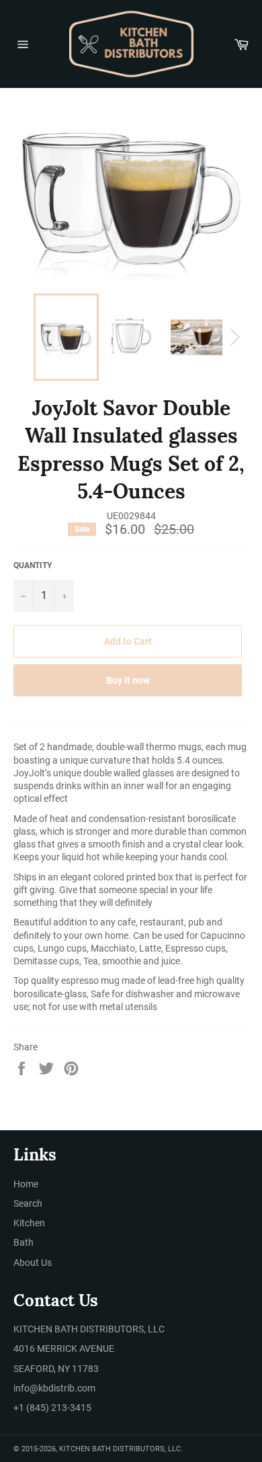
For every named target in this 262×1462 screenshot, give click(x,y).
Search (27, 1203)
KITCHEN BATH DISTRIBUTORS (112, 1449)
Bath (23, 1242)
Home (25, 1184)
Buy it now (128, 680)
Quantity (32, 565)
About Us (32, 1262)
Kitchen (29, 1223)
